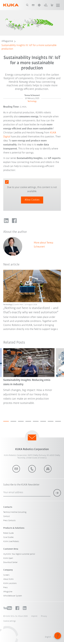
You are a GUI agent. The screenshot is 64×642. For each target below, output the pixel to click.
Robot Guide (8, 533)
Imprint (34, 616)
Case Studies (8, 537)
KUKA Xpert (8, 558)
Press (5, 587)
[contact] (33, 5)
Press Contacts (9, 520)
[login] (45, 5)
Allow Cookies (32, 200)
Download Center (10, 562)
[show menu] (58, 5)
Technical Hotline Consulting (14, 512)
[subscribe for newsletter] (57, 493)
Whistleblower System (12, 596)
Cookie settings (9, 621)
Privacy (44, 616)
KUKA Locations (10, 583)
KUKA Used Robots (11, 541)
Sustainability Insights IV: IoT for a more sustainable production (28, 47)
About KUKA (8, 579)
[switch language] (39, 5)
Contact (6, 516)
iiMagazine (7, 41)
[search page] (27, 5)
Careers (6, 575)
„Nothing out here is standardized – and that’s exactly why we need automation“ (30, 310)
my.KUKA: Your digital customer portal (19, 554)
